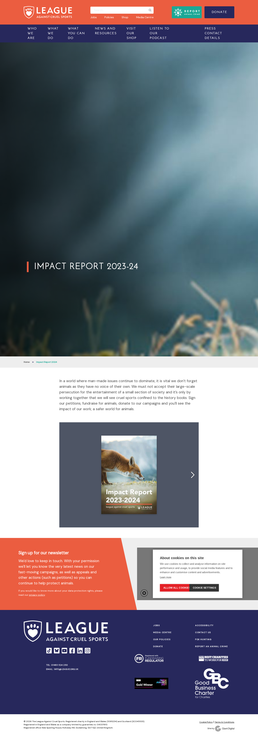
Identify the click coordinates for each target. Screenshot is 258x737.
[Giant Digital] (224, 728)
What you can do (76, 33)
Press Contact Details (213, 33)
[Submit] (150, 10)
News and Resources (106, 31)
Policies (109, 17)
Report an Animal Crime (211, 646)
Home (26, 362)
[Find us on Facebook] (72, 650)
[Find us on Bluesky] (56, 650)
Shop (125, 17)
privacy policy (37, 594)
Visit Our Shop (132, 33)
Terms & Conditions (224, 722)
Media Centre (145, 17)
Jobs (93, 17)
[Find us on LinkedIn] (80, 650)
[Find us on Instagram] (87, 650)
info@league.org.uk (66, 669)
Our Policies (161, 639)
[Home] (48, 12)
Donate (219, 12)
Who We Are (32, 33)
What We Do (53, 33)
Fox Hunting (203, 639)
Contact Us (203, 632)
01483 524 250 (59, 665)
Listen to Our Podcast (159, 33)
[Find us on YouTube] (64, 650)
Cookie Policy (206, 722)
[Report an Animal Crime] (187, 12)
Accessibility (204, 625)
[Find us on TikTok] (49, 650)
